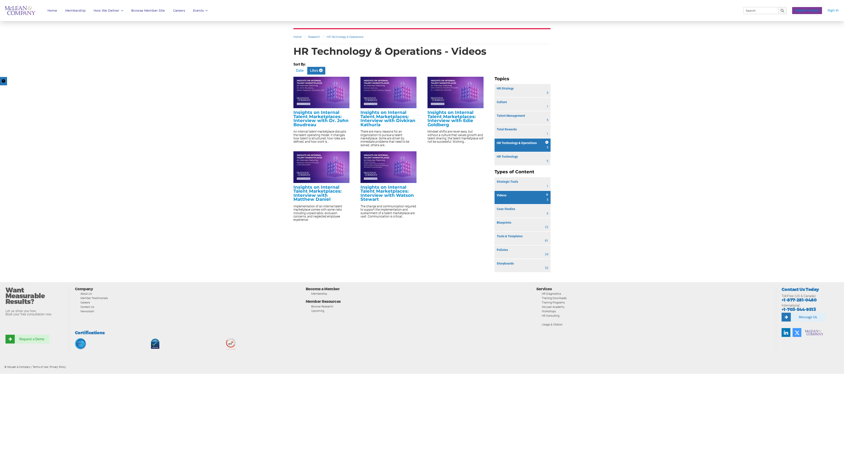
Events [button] (198, 11)
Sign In (833, 10)
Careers (85, 302)
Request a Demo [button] (807, 10)
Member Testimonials (94, 298)
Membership (75, 11)
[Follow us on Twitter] (797, 332)
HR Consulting (550, 315)
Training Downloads (554, 298)
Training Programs (553, 302)
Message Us (808, 317)
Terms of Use (40, 367)
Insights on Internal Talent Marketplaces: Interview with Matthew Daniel (317, 193)
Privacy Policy (58, 367)
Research (314, 36)
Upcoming (317, 310)
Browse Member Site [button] (148, 11)
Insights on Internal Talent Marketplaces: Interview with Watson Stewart (387, 193)
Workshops (549, 311)
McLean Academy (553, 307)
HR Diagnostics (551, 293)
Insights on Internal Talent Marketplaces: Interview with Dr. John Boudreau (321, 118)
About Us (86, 293)
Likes (314, 70)
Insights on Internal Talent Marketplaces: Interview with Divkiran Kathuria (387, 118)
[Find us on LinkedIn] (786, 332)
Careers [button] (179, 11)
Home (52, 11)
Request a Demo (31, 339)
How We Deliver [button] (106, 11)
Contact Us (87, 307)
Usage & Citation (552, 324)
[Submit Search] (783, 10)
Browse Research (322, 306)
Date (300, 70)
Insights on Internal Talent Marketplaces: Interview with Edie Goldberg (451, 118)
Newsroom (87, 311)
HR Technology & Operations (345, 36)
